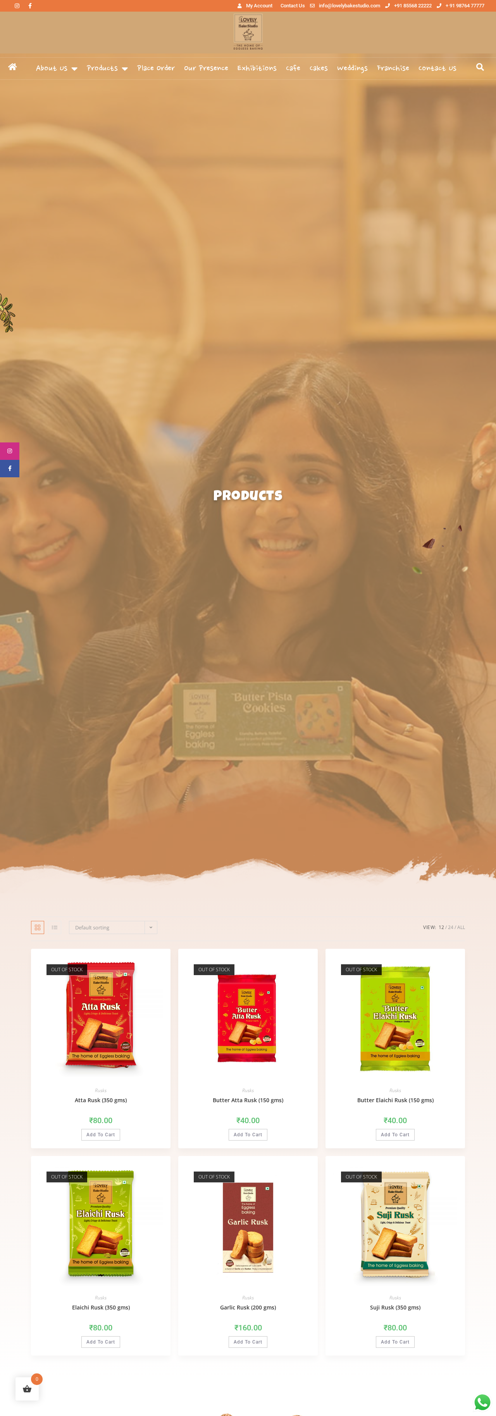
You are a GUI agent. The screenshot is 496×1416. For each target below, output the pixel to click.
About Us (51, 69)
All (461, 927)
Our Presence (206, 69)
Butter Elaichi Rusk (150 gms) (395, 1100)
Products (102, 69)
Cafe (293, 69)
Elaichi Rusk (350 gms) (101, 1307)
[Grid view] (37, 927)
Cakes (319, 69)
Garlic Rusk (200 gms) (248, 1307)
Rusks (101, 1090)
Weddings (352, 69)
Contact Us (437, 69)
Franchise (393, 69)
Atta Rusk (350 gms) (101, 1100)
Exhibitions (257, 69)
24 (450, 927)
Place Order (156, 69)
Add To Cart (100, 1134)
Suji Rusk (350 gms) (395, 1307)
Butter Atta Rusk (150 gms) (248, 1100)
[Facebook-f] (29, 5)
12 (441, 927)
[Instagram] (17, 5)
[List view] (54, 927)
